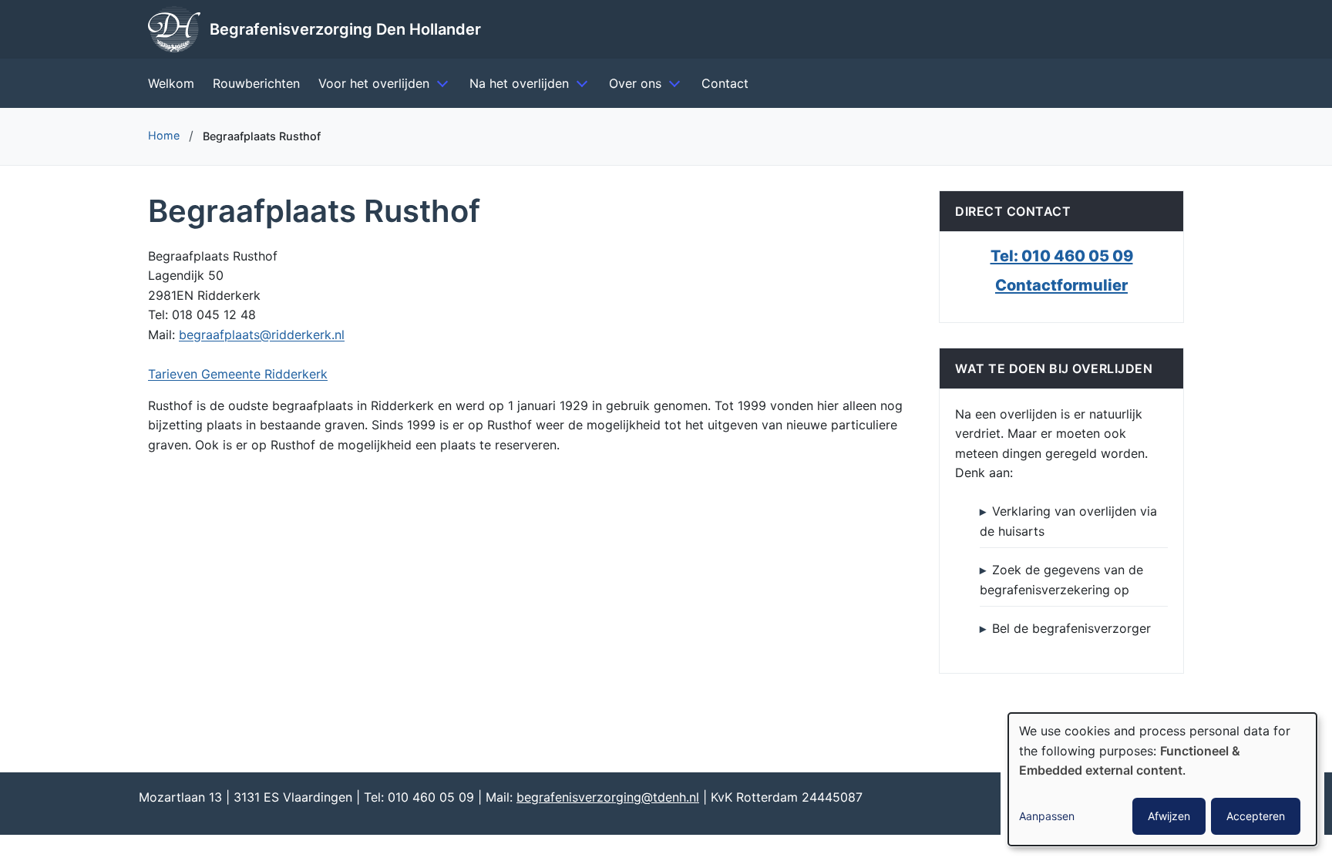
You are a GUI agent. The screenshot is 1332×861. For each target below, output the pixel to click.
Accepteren (1255, 815)
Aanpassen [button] (1047, 815)
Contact (724, 83)
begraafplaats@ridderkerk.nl (262, 334)
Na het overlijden (519, 83)
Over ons (635, 83)
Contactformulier (1061, 285)
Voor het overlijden (373, 83)
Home (164, 135)
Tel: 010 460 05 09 (1062, 256)
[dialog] (1162, 779)
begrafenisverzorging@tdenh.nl (607, 797)
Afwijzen (1169, 815)
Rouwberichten (256, 83)
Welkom (171, 83)
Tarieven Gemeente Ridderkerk (238, 374)
